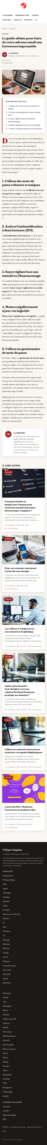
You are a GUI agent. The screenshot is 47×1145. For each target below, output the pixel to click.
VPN (5, 1083)
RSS (4, 1119)
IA (36, 20)
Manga (6, 1062)
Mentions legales (9, 1115)
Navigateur (7, 1088)
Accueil (4, 29)
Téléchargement (9, 1036)
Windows (6, 931)
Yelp (4, 1131)
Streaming (8, 15)
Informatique (8, 1045)
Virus (5, 1002)
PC (4, 936)
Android (6, 1040)
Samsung (6, 993)
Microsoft (7, 983)
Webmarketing (22, 15)
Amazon (6, 1023)
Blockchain (7, 1075)
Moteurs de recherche (11, 914)
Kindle (5, 1028)
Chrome (6, 1015)
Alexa (5, 1071)
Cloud (5, 957)
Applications (8, 876)
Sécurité (28, 20)
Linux (5, 906)
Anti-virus (7, 970)
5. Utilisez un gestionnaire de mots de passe (25, 129)
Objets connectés (9, 1019)
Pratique (7, 20)
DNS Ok (6, 1127)
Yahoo (5, 1058)
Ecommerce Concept (17, 1127)
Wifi (4, 884)
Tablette (6, 949)
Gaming (35, 15)
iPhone (5, 1010)
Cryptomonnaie (9, 966)
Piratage (6, 940)
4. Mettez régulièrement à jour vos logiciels (24, 125)
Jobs (5, 927)
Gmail (5, 979)
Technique (7, 893)
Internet (6, 1066)
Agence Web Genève (34, 1127)
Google (6, 953)
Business (6, 901)
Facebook (6, 974)
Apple (5, 889)
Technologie (8, 1092)
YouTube (6, 1079)
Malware (6, 961)
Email (5, 1053)
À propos (23, 452)
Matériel (6, 944)
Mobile (6, 998)
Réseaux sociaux (9, 1049)
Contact (6, 1111)
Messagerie (7, 1006)
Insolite (18, 20)
